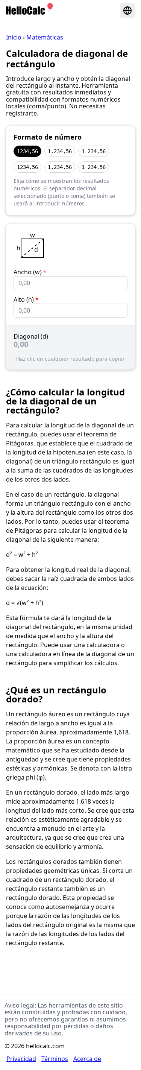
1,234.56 (60, 167)
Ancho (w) (30, 272)
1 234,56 (94, 151)
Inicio (13, 37)
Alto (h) (26, 299)
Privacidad (21, 1059)
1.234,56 (60, 151)
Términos (54, 1059)
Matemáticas (44, 37)
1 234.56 (94, 167)
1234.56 (27, 167)
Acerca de (87, 1059)
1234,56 (27, 151)
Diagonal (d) (31, 336)
